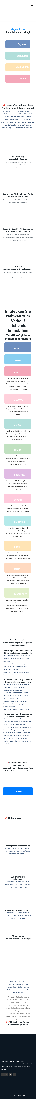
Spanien (18, 450)
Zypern (18, 500)
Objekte (18, 791)
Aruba (17, 425)
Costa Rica (20, 475)
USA (16, 372)
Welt (16, 349)
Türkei (17, 360)
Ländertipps (20, 594)
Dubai (17, 547)
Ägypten (18, 400)
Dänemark (19, 522)
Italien (17, 569)
